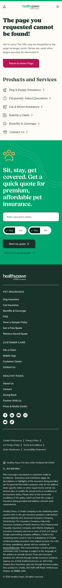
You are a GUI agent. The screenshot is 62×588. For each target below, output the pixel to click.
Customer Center (12, 361)
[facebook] (5, 415)
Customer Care (14, 342)
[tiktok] (12, 422)
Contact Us (9, 367)
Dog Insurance (11, 299)
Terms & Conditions (32, 445)
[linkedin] (12, 415)
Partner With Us (12, 400)
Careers (7, 389)
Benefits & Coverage (14, 310)
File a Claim (9, 349)
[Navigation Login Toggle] (4, 7)
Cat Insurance (11, 305)
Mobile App (9, 355)
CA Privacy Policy (11, 445)
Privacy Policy (32, 440)
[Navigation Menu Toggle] (57, 6)
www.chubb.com (11, 547)
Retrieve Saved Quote (15, 333)
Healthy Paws (13, 375)
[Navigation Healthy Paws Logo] (31, 7)
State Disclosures (11, 449)
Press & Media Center (15, 406)
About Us (8, 383)
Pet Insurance (13, 291)
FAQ (5, 316)
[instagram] (25, 415)
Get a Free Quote (12, 327)
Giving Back (10, 394)
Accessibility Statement (34, 449)
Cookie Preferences (12, 440)
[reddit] (5, 422)
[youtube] (19, 415)
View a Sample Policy (15, 322)
